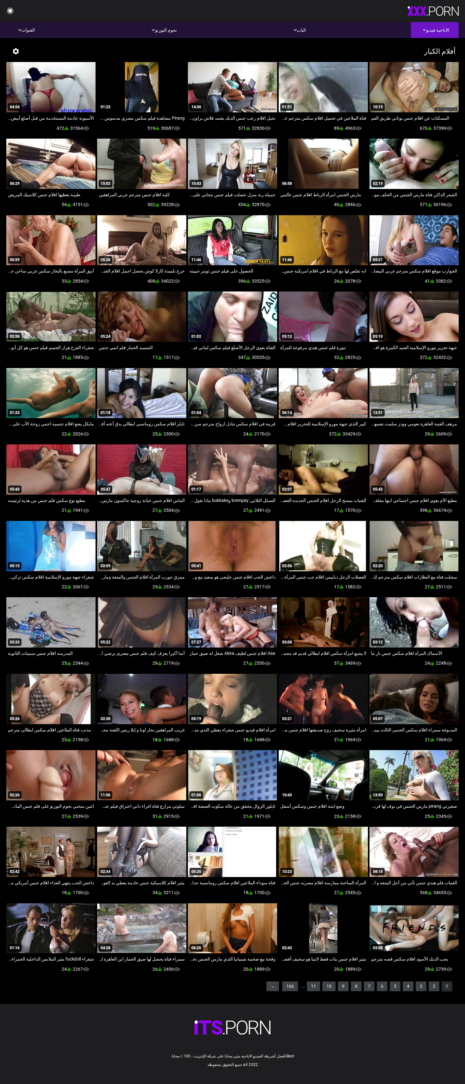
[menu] (232, 1027)
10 (329, 986)
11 (313, 986)
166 (290, 986)
